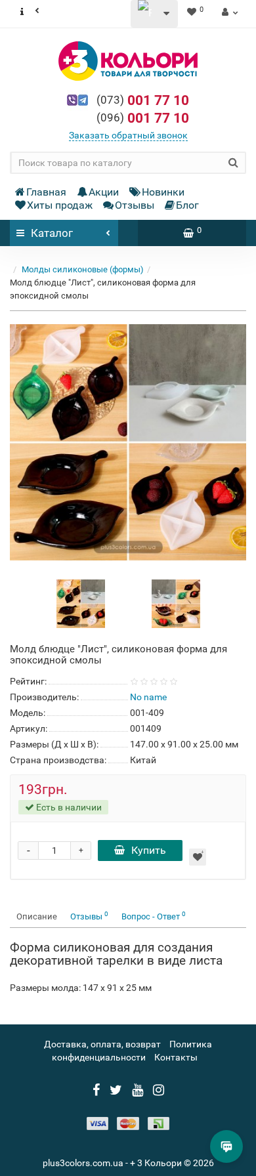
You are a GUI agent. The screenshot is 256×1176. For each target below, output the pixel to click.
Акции (104, 192)
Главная (46, 192)
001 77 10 (142, 100)
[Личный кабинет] (228, 12)
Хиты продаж (60, 205)
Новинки (163, 192)
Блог (187, 205)
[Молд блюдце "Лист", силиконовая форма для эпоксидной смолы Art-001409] (128, 442)
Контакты (176, 1057)
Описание (36, 916)
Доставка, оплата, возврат (102, 1044)
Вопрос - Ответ (153, 915)
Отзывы (134, 205)
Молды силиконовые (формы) (83, 269)
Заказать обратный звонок (128, 135)
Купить (148, 850)
